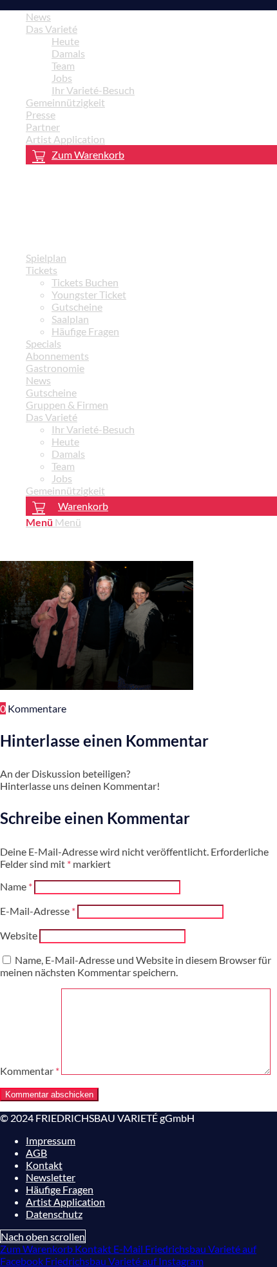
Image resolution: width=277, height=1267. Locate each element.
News (38, 16)
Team (63, 65)
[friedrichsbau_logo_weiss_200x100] (96, 235)
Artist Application (65, 139)
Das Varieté (51, 29)
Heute (65, 41)
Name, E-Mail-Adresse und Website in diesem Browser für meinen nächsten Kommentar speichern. (135, 966)
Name (16, 886)
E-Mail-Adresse (37, 911)
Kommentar (29, 1071)
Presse (40, 114)
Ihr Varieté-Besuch (93, 90)
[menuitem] (151, 16)
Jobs (62, 78)
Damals (68, 53)
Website (18, 935)
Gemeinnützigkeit (65, 102)
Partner (43, 127)
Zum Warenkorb (88, 154)
